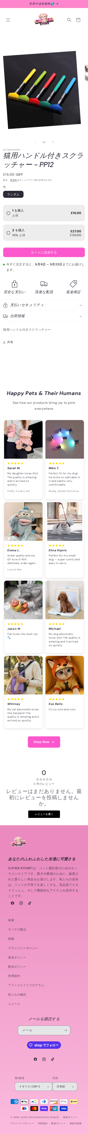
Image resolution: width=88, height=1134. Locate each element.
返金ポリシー (17, 957)
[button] (8, 19)
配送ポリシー (17, 966)
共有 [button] (10, 342)
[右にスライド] (53, 142)
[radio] (44, 213)
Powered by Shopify (47, 1117)
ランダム (13, 194)
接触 (11, 939)
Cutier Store (27, 1117)
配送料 (13, 180)
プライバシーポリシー (23, 948)
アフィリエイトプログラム (26, 985)
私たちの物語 (17, 994)
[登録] (65, 1030)
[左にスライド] (34, 142)
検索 (11, 920)
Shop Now (42, 742)
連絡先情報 (76, 1123)
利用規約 (14, 976)
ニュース (14, 1004)
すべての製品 (17, 929)
